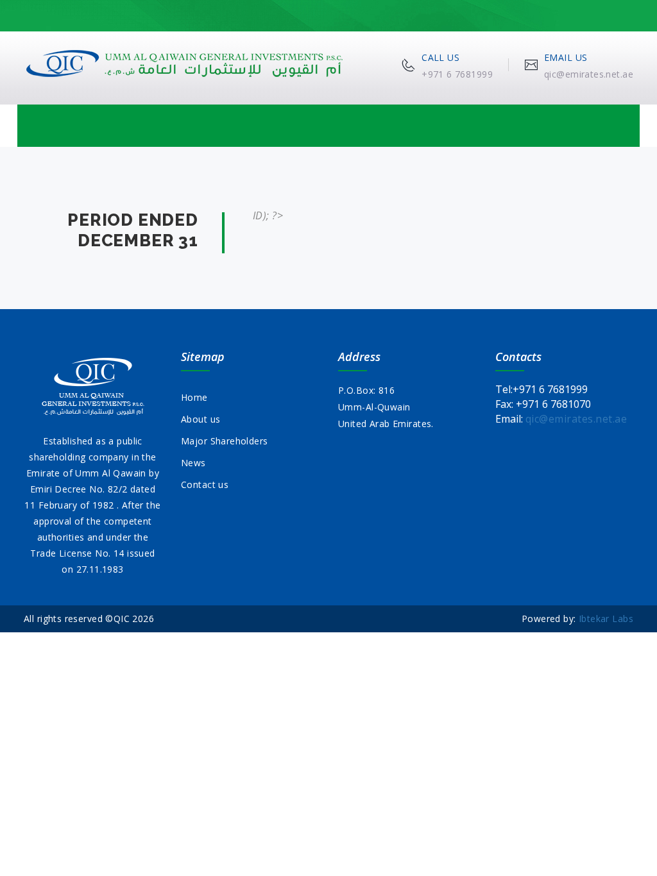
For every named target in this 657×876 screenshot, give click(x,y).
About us (200, 419)
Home (194, 397)
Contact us (204, 484)
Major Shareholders (224, 441)
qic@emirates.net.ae (576, 419)
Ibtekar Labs (606, 618)
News (193, 463)
